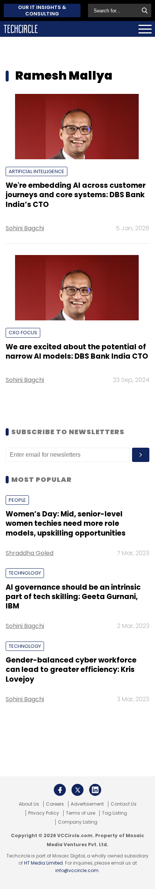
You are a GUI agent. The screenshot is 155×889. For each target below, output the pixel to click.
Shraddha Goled (29, 553)
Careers (55, 804)
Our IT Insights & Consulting (42, 10)
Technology (25, 573)
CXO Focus (23, 332)
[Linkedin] (95, 790)
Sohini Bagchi (25, 228)
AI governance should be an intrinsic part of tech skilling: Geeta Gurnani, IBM (73, 596)
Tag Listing (114, 813)
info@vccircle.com (77, 870)
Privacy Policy (43, 813)
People (17, 500)
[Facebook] (60, 790)
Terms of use (80, 813)
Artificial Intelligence (36, 171)
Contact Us (124, 804)
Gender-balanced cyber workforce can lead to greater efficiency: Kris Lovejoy (71, 669)
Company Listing (77, 822)
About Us (29, 804)
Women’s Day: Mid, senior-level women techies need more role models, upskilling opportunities (66, 523)
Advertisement (87, 804)
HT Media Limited (43, 863)
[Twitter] (77, 790)
